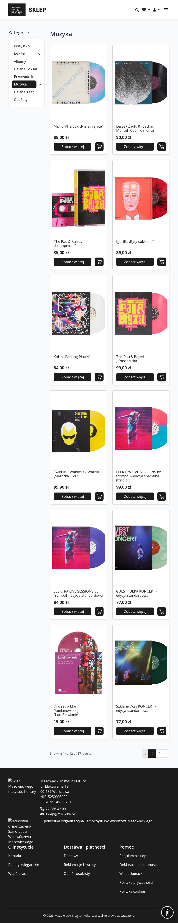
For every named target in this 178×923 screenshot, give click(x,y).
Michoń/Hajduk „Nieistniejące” (78, 126)
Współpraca (18, 873)
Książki (19, 53)
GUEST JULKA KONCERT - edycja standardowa (137, 593)
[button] (39, 54)
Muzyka (20, 84)
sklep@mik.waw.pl (60, 814)
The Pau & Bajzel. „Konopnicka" (68, 243)
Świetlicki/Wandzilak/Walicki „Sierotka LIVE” (76, 474)
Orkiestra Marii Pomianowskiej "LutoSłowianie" (66, 710)
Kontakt (14, 855)
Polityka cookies (132, 891)
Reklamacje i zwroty (80, 864)
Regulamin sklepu (133, 855)
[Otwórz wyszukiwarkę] (137, 10)
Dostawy (71, 855)
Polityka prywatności (136, 882)
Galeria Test (24, 92)
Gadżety (21, 99)
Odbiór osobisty (77, 873)
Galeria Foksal (25, 69)
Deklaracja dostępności (138, 864)
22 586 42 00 (56, 808)
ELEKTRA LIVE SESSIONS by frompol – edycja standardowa (78, 593)
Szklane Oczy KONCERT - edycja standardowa (136, 708)
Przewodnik (23, 76)
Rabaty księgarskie (23, 864)
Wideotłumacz (130, 873)
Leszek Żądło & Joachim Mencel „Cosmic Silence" (135, 128)
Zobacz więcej (72, 146)
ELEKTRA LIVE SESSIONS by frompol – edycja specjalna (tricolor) (138, 476)
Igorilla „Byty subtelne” (135, 241)
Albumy (20, 61)
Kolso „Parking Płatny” (72, 356)
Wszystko (22, 46)
